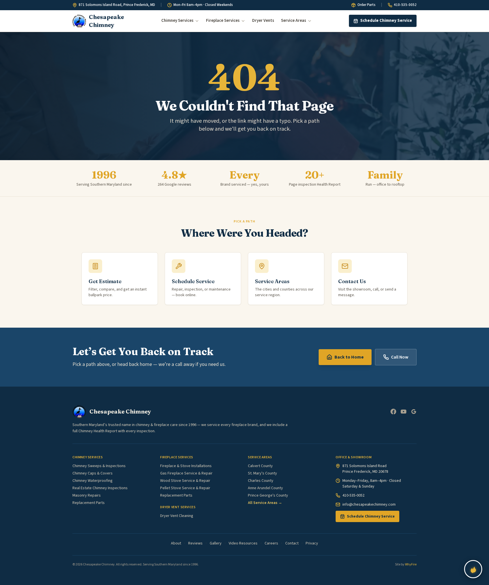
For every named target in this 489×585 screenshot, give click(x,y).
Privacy (312, 543)
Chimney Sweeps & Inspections (99, 466)
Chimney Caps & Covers (92, 473)
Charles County (260, 481)
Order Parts (366, 4)
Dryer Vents (263, 21)
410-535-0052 (405, 4)
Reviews (195, 543)
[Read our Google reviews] (414, 411)
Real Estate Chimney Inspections (100, 488)
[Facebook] (393, 411)
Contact (292, 543)
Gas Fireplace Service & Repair (186, 473)
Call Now (399, 357)
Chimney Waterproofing (92, 481)
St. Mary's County (262, 473)
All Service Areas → (265, 503)
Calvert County (260, 466)
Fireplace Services (223, 21)
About (176, 543)
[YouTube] (403, 411)
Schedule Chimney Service (386, 21)
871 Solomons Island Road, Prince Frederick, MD (117, 4)
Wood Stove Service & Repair (185, 481)
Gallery (216, 543)
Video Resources (243, 543)
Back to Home (349, 357)
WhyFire (411, 564)
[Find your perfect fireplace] (473, 569)
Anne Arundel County (265, 488)
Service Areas (293, 21)
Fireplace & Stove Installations (186, 466)
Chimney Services (177, 21)
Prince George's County (268, 495)
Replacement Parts (88, 503)
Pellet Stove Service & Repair (185, 488)
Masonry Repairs (86, 495)
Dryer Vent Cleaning (176, 516)
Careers (271, 543)
